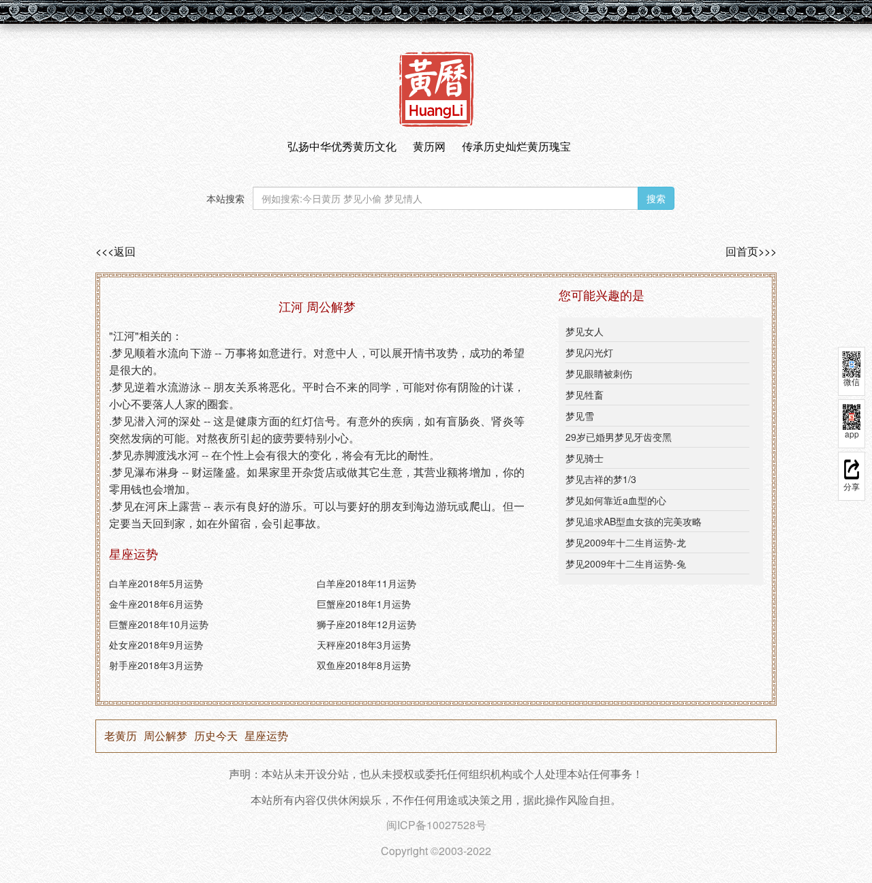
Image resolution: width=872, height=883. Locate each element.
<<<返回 (115, 251)
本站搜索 (225, 198)
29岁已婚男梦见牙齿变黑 (618, 437)
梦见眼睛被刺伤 (598, 373)
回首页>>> (751, 251)
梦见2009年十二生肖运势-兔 (625, 563)
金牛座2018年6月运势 (156, 603)
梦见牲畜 (584, 394)
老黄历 (120, 735)
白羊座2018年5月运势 (156, 583)
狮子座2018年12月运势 (366, 624)
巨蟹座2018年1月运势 (364, 603)
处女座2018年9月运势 (156, 644)
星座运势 (266, 735)
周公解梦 (165, 735)
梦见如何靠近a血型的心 (615, 500)
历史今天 (216, 735)
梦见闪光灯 (589, 352)
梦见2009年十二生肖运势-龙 (625, 542)
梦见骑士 (584, 458)
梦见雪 (579, 415)
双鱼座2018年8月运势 (364, 665)
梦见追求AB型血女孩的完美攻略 (633, 521)
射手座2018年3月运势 (156, 665)
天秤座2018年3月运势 (364, 644)
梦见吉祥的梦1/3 (600, 479)
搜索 (656, 198)
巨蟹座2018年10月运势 (158, 624)
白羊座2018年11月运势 (366, 583)
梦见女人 (584, 331)
